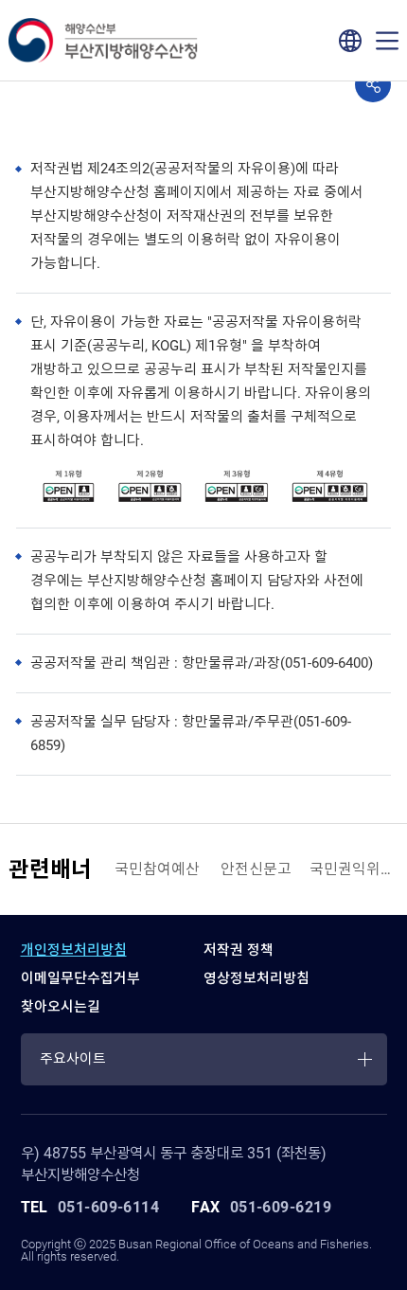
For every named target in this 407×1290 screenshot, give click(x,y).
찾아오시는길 (60, 1006)
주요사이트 (73, 1058)
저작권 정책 (239, 950)
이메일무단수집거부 (80, 978)
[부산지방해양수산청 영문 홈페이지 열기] (350, 40)
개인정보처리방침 (74, 950)
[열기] (387, 40)
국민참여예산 (157, 869)
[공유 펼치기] (373, 84)
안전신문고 (256, 869)
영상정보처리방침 (257, 978)
